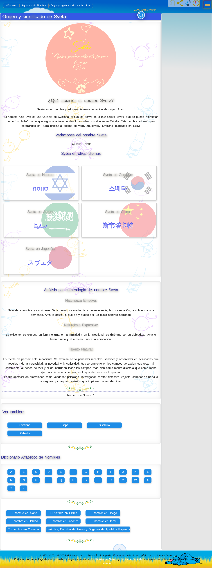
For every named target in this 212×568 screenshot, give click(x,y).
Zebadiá (25, 433)
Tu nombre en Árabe (23, 513)
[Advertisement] (187, 32)
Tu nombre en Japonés (63, 521)
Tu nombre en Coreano (23, 529)
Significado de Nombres (33, 5)
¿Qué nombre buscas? (145, 9)
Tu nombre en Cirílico (63, 513)
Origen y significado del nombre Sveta (71, 5)
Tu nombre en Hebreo (23, 521)
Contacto (106, 563)
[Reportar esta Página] (196, 3)
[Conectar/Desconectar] (171, 3)
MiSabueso (11, 5)
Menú (206, 4)
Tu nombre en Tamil (103, 521)
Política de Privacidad (132, 559)
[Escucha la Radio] (188, 3)
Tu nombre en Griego (103, 513)
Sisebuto (104, 425)
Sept (65, 425)
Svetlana (24, 425)
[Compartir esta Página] (179, 3)
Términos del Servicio (106, 559)
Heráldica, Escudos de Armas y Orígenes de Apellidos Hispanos (88, 529)
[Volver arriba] (119, 550)
